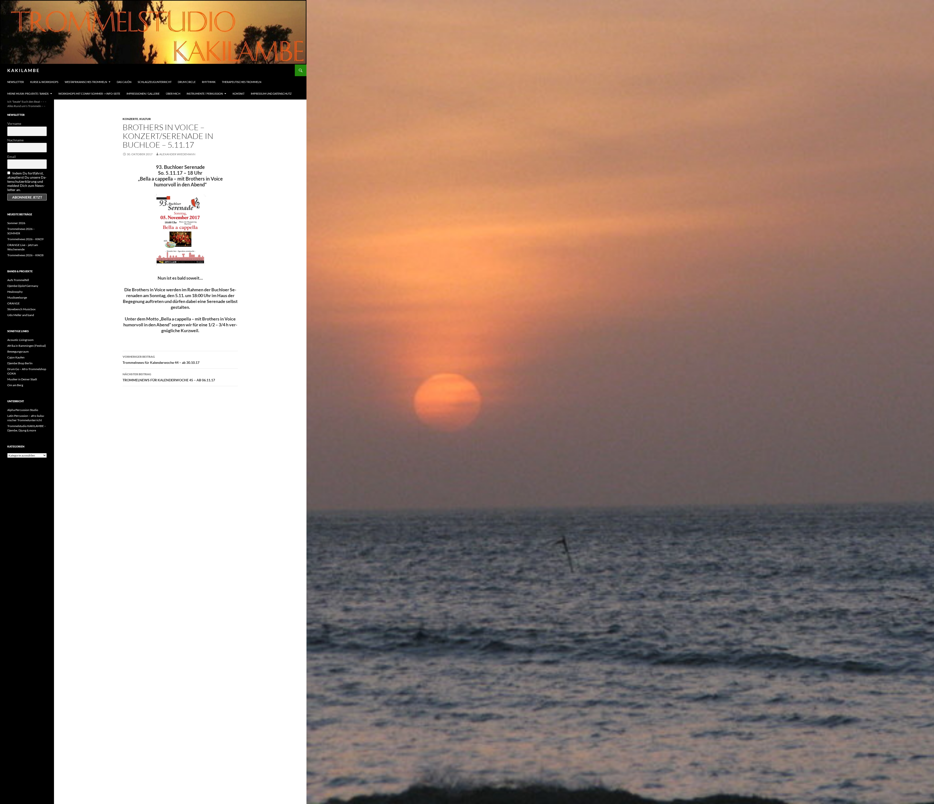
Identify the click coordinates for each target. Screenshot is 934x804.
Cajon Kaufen (16, 357)
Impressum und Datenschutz (271, 93)
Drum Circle (187, 81)
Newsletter (15, 81)
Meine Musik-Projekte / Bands (28, 93)
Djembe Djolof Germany (22, 286)
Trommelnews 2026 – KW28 (25, 255)
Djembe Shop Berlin (20, 363)
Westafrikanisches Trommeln (86, 81)
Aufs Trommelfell (18, 280)
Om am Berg (15, 385)
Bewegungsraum (18, 351)
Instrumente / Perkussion (205, 93)
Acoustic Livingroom (20, 340)
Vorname (14, 123)
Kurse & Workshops (44, 81)
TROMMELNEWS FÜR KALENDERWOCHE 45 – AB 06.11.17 (169, 377)
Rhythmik (209, 81)
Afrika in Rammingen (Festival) (26, 345)
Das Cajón (124, 81)
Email (11, 157)
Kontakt (238, 93)
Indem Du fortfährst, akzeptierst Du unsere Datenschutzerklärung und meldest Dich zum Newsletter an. (26, 181)
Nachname (15, 140)
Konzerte (130, 119)
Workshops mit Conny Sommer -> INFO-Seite (89, 93)
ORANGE (13, 303)
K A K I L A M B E (23, 70)
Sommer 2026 (16, 223)
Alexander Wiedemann (177, 154)
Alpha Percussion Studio (22, 410)
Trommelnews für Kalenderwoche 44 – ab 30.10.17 (161, 360)
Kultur (145, 119)
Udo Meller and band (20, 315)
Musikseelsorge (17, 297)
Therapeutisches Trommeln (241, 81)
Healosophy (15, 291)
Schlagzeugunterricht (154, 81)
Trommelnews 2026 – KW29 (25, 239)
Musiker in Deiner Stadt (22, 379)
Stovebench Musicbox (21, 309)
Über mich (173, 93)
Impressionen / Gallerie (143, 93)
